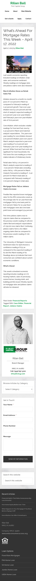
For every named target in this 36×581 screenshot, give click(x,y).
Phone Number (9, 426)
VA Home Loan (8, 565)
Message (7, 436)
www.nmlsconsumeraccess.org (15, 533)
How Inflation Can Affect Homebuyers (14, 515)
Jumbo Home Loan (9, 570)
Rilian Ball (18, 3)
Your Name (8, 405)
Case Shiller (18, 303)
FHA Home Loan (8, 560)
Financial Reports (20, 301)
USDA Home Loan (9, 574)
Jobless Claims (16, 306)
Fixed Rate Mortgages (11, 555)
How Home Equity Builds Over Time (13, 504)
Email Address (9, 415)
